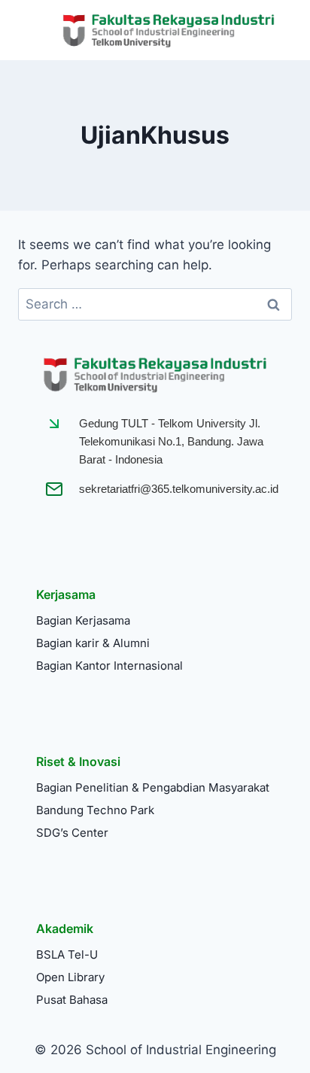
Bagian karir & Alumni (93, 643)
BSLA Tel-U (67, 954)
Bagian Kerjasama (83, 620)
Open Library (70, 977)
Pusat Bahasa (72, 999)
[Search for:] (155, 304)
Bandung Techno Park (95, 810)
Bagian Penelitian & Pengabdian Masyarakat (152, 787)
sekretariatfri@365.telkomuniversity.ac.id (178, 488)
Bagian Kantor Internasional (109, 665)
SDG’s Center (72, 832)
